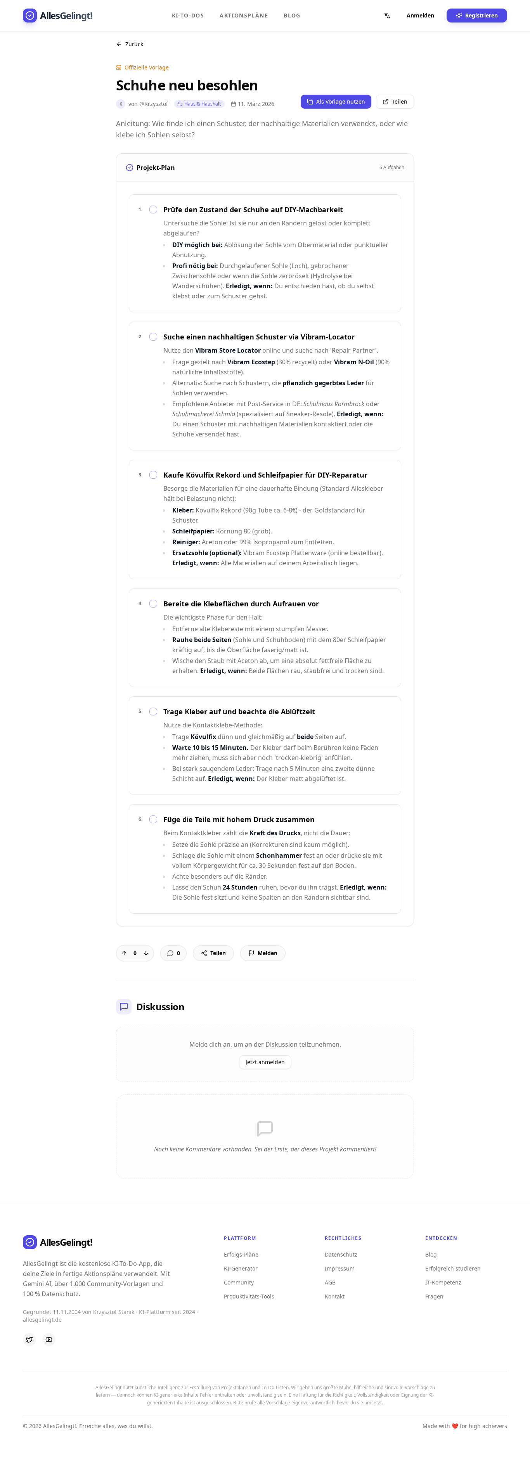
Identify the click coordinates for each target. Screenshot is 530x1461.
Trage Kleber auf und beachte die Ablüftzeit (239, 711)
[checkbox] (153, 209)
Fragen (434, 1296)
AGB (330, 1282)
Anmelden (420, 15)
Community (239, 1282)
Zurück (134, 44)
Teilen (399, 101)
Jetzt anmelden (265, 1062)
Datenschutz (341, 1254)
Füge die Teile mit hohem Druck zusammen (239, 819)
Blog (292, 15)
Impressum (340, 1268)
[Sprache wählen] (387, 16)
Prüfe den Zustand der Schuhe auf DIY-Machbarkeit (253, 209)
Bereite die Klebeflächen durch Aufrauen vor (241, 603)
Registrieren (481, 15)
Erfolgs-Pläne (241, 1254)
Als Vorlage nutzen (340, 101)
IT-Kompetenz (443, 1282)
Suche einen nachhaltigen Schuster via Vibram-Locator (259, 336)
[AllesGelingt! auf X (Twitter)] (29, 1339)
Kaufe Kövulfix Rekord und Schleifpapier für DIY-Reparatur (265, 474)
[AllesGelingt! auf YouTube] (48, 1339)
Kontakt (335, 1296)
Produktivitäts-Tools (249, 1296)
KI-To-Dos (188, 15)
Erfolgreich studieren (453, 1268)
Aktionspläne (244, 15)
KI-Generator (241, 1268)
